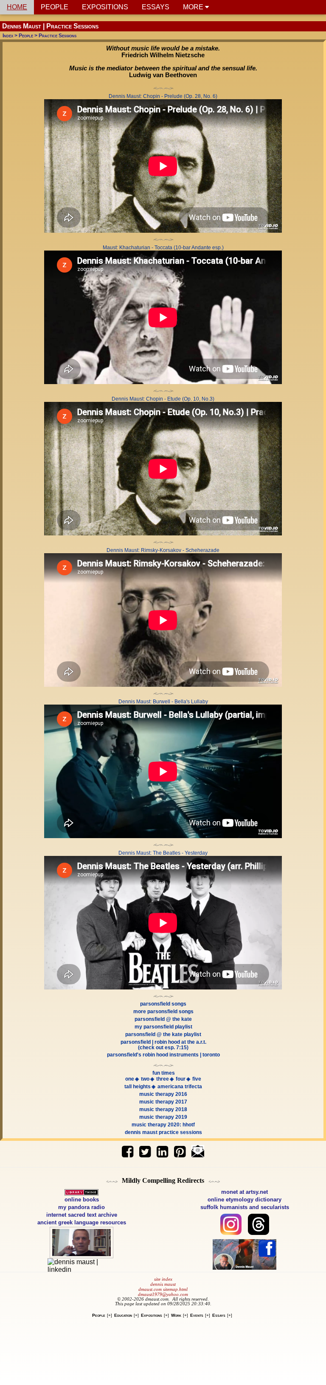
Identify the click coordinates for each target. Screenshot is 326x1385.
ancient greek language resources (81, 1222)
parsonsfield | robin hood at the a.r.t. (163, 1042)
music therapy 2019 (163, 1117)
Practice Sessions (57, 36)
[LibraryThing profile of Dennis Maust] (81, 1192)
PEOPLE (54, 7)
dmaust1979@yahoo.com (163, 1294)
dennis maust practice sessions (163, 1132)
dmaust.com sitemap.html (163, 1289)
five (196, 1079)
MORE (194, 7)
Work (176, 1315)
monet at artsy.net (244, 1192)
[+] (109, 1315)
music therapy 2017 (163, 1102)
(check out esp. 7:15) (163, 1048)
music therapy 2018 (163, 1109)
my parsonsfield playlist (163, 1027)
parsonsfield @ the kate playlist (163, 1034)
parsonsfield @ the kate (163, 1019)
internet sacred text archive (81, 1215)
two (145, 1079)
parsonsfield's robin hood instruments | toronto (163, 1055)
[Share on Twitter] (145, 1148)
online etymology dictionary (244, 1199)
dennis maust (163, 1284)
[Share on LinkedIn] (162, 1148)
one (129, 1079)
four (180, 1079)
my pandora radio (81, 1207)
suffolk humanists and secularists (244, 1207)
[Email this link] (198, 1148)
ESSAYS (155, 7)
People (26, 36)
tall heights (137, 1087)
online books (82, 1199)
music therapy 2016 (163, 1094)
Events (196, 1315)
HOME (17, 7)
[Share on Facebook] (128, 1148)
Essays (218, 1315)
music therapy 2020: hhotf (163, 1125)
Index (8, 36)
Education (123, 1315)
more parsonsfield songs (163, 1011)
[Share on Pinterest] (181, 1148)
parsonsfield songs (163, 1004)
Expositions (151, 1315)
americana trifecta (179, 1087)
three (162, 1079)
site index (163, 1279)
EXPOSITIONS (105, 7)
